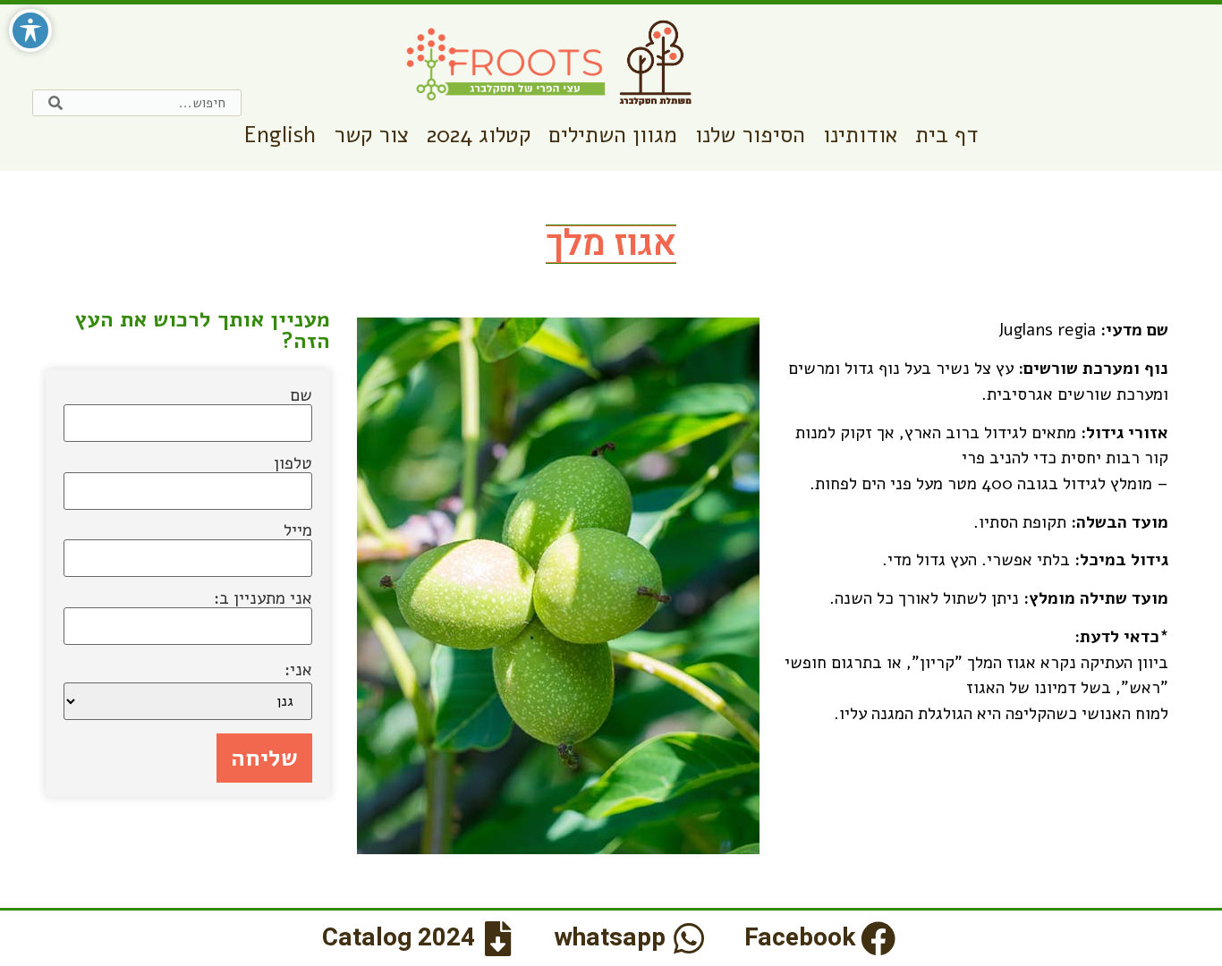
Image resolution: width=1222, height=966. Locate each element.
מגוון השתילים (612, 135)
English (280, 135)
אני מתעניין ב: (263, 600)
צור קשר (371, 135)
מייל (298, 532)
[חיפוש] (55, 102)
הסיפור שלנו (750, 135)
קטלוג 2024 (478, 135)
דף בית (947, 135)
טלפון (293, 465)
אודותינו (860, 135)
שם (301, 397)
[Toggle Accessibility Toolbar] (30, 30)
